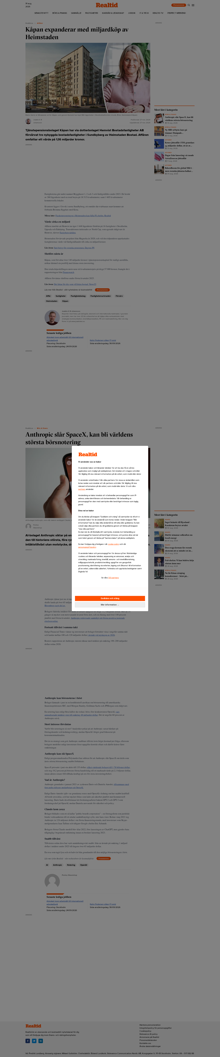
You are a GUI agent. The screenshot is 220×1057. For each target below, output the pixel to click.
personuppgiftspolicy (87, 547)
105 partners (113, 578)
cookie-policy (113, 544)
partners (81, 489)
